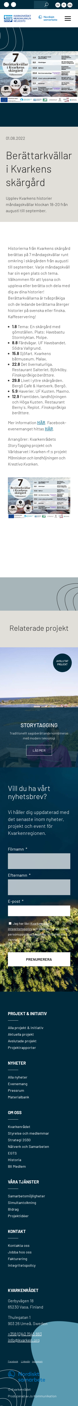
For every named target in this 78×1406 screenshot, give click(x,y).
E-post (16, 901)
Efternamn (19, 875)
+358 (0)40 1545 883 (25, 1333)
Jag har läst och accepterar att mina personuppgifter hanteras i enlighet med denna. (37, 933)
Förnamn (17, 848)
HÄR (49, 428)
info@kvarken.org (24, 1339)
